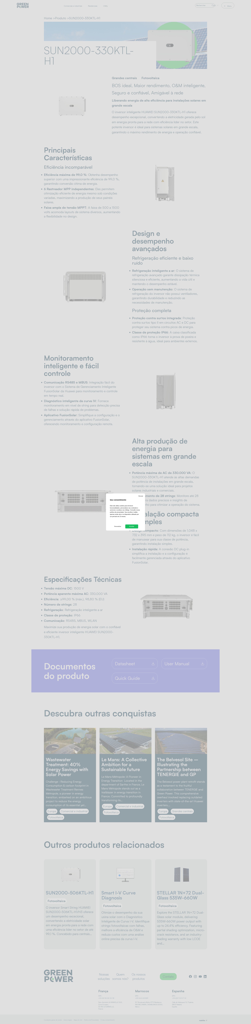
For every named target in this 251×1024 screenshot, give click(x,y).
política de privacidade (117, 512)
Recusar (141, 496)
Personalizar (117, 526)
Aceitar (131, 526)
